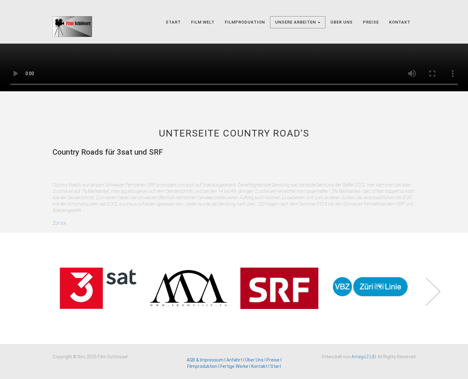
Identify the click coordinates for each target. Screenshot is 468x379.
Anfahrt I (235, 359)
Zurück (59, 223)
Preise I (273, 359)
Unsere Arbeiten (296, 22)
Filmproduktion (245, 22)
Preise (371, 22)
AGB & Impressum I (206, 359)
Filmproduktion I (203, 366)
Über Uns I (255, 359)
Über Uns (341, 22)
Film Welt (203, 22)
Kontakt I (260, 366)
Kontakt (399, 22)
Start (173, 22)
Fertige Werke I (235, 366)
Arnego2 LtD (363, 356)
